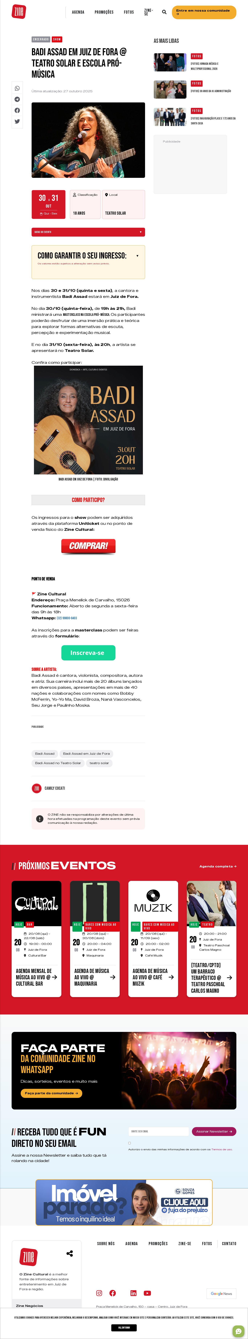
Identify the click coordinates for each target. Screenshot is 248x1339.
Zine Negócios (29, 1306)
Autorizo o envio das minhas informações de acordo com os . (180, 1149)
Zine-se (148, 12)
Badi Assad (44, 753)
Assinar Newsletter (212, 1131)
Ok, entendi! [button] (124, 1327)
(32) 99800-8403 (67, 618)
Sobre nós (106, 1243)
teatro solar (99, 763)
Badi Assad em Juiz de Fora (86, 753)
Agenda (78, 12)
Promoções (104, 12)
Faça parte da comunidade (49, 1093)
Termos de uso (221, 1149)
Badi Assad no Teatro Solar (58, 763)
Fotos (129, 12)
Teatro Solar (115, 213)
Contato (229, 1243)
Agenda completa (217, 866)
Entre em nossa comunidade (203, 10)
